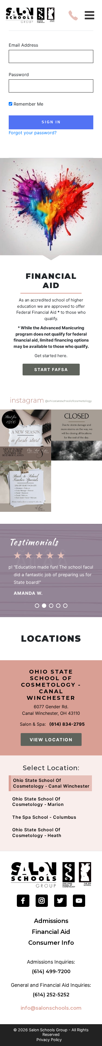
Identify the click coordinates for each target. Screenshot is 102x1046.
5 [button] (65, 605)
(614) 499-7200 (51, 972)
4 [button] (58, 605)
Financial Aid (51, 931)
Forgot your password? (33, 132)
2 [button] (44, 605)
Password (19, 74)
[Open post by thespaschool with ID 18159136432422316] (25, 486)
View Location (51, 739)
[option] (51, 571)
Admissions (51, 920)
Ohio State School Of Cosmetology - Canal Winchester (51, 783)
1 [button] (37, 605)
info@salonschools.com (51, 1008)
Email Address (23, 45)
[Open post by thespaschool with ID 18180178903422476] (25, 435)
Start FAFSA (51, 369)
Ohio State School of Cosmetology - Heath (36, 832)
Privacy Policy (49, 1040)
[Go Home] (51, 874)
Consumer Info (51, 942)
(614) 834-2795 (67, 724)
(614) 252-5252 (51, 995)
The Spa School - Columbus (44, 817)
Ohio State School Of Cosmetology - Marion (38, 801)
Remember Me (27, 104)
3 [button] (51, 605)
